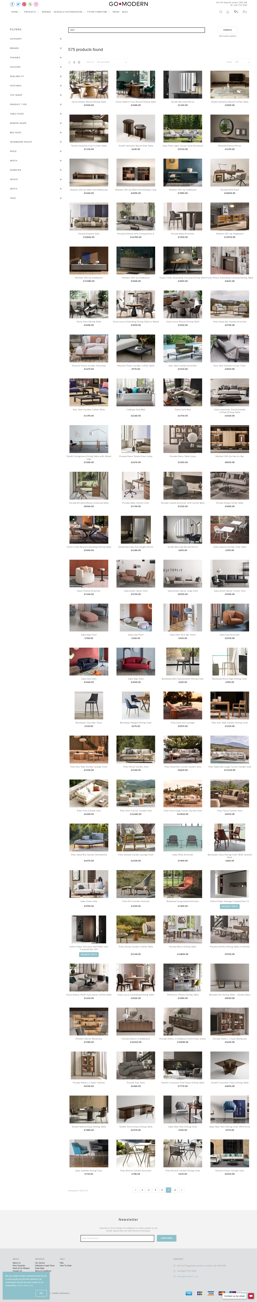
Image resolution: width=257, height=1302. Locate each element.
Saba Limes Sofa (88, 901)
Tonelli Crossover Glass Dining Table (230, 1083)
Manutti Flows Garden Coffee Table (135, 366)
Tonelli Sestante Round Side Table (135, 146)
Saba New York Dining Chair (182, 1127)
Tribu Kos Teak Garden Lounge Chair (88, 767)
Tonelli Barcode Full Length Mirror (136, 547)
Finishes (15, 57)
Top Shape (16, 95)
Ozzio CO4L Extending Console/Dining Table (183, 278)
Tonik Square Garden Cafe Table (229, 547)
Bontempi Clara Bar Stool (89, 723)
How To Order (66, 1266)
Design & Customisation (68, 12)
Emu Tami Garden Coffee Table (89, 410)
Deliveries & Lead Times (44, 1266)
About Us (16, 1263)
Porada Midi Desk (230, 190)
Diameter (15, 170)
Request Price (230, 906)
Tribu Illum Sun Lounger (183, 723)
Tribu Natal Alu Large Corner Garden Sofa (229, 767)
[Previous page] (135, 1190)
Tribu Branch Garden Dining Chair (182, 1171)
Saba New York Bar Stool (183, 635)
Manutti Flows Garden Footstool (89, 366)
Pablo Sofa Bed (183, 410)
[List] (74, 62)
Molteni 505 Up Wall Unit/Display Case (136, 190)
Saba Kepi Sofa (136, 679)
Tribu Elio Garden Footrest (136, 901)
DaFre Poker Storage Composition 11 (229, 901)
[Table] (79, 62)
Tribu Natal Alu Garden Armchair (230, 322)
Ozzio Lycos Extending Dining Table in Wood (136, 322)
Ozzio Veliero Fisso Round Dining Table (136, 102)
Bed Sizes (15, 132)
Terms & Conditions (43, 1271)
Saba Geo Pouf (135, 635)
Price (13, 151)
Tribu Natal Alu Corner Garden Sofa (182, 767)
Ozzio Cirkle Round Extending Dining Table (89, 547)
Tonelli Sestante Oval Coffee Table (89, 146)
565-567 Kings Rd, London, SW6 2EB (231, 3)
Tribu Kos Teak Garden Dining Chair (229, 723)
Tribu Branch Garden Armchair (136, 1171)
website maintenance (60, 1293)
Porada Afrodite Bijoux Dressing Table (89, 503)
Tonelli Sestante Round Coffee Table (229, 102)
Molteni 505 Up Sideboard (182, 190)
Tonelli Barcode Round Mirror (182, 547)
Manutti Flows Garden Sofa (229, 1171)
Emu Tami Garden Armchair (183, 366)
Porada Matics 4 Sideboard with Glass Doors (182, 1039)
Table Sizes (17, 114)
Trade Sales (39, 1268)
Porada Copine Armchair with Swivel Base (183, 503)
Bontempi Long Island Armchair (183, 901)
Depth (13, 189)
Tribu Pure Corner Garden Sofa (136, 811)
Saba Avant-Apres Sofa (136, 591)
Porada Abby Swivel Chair (135, 503)
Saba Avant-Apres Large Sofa (183, 591)
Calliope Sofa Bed (136, 410)
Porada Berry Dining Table (182, 947)
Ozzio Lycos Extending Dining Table (136, 995)
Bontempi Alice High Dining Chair (229, 679)
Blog (125, 12)
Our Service (40, 1263)
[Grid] (69, 62)
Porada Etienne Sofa (88, 234)
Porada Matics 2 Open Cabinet (89, 1083)
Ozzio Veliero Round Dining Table (89, 102)
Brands (46, 12)
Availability (17, 76)
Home (14, 12)
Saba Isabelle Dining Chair (89, 1171)
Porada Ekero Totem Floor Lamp (135, 456)
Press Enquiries (19, 1266)
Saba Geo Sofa (88, 679)
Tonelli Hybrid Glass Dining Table (89, 1127)
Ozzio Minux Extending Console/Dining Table (229, 278)
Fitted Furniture (97, 12)
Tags (13, 198)
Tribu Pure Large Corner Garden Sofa (183, 811)
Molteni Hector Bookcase (89, 1039)
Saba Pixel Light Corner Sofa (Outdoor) (182, 146)
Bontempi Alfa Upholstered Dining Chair (183, 679)
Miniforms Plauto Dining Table (183, 995)
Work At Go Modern (21, 1268)
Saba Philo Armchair (182, 855)
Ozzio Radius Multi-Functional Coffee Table (89, 995)
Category (16, 39)
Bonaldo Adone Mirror (229, 146)
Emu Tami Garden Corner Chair (230, 366)
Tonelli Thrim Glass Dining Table (135, 1127)
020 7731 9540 (240, 5)
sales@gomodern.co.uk (187, 1276)
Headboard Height (21, 142)
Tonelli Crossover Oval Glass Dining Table (182, 1083)
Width (13, 161)
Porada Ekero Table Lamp (183, 456)
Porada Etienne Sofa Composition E (135, 234)
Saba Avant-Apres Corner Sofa (229, 591)
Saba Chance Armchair (89, 591)
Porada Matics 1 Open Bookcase (230, 1039)
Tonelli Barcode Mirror (182, 102)
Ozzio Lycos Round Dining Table (182, 322)
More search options (227, 36)
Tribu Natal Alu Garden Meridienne (89, 855)
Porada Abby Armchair (182, 234)
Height (14, 179)
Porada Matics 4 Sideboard (136, 1039)
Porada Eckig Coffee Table (229, 503)
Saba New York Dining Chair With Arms (229, 1127)
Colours (15, 67)
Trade (116, 12)
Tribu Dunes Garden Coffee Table (136, 947)
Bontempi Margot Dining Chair (136, 723)
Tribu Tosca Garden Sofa (229, 811)
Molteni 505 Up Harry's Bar (230, 456)
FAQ (61, 1263)
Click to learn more (25, 1286)
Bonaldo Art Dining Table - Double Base (229, 995)
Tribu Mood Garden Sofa (136, 767)
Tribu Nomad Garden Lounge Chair (136, 855)
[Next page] (181, 1190)
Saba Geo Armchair (230, 635)
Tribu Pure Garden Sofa (89, 811)
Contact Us (17, 1271)
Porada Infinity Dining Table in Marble (230, 947)
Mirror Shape (18, 123)
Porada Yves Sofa (136, 1083)
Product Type (18, 104)
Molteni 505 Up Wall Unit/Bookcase (89, 190)
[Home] (128, 4)
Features (15, 86)
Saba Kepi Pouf (89, 635)
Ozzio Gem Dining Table (89, 322)
